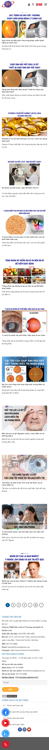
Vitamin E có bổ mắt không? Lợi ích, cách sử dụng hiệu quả (24, 140)
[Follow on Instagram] (24, 729)
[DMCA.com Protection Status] (9, 696)
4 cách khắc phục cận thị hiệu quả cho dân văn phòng (23, 533)
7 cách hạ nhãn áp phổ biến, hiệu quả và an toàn (23, 335)
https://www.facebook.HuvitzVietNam (25, 650)
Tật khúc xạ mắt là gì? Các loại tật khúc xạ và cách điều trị (22, 484)
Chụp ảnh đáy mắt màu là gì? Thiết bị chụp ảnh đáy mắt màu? (23, 90)
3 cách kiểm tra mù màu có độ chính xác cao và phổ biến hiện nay (23, 238)
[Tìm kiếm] (33, 4)
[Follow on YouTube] (29, 729)
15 (36, 605)
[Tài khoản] (29, 4)
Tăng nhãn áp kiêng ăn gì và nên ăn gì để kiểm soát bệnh (22, 287)
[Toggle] (4, 705)
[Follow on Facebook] (20, 729)
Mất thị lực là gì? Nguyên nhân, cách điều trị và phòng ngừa (23, 434)
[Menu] (45, 4)
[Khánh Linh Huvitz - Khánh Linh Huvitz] (12, 4)
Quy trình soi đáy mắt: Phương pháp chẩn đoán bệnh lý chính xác (23, 41)
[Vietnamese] (40, 4)
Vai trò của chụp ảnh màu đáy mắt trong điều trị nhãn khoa (23, 385)
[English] (37, 4)
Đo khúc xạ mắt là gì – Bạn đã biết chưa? (20, 188)
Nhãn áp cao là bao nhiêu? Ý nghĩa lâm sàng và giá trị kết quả (24, 582)
